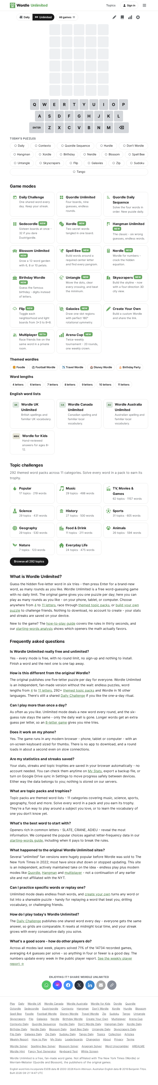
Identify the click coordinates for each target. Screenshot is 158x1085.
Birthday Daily (18, 1029)
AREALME (138, 1046)
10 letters (105, 384)
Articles (129, 1034)
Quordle (34, 873)
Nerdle (91, 155)
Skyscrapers (51, 164)
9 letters (87, 384)
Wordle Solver (19, 1046)
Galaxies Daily (33, 1034)
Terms (130, 1039)
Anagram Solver (92, 1046)
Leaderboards (74, 1039)
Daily (27, 17)
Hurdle (108, 146)
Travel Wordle (90, 1013)
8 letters (70, 384)
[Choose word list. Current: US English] (122, 17)
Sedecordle (31, 1008)
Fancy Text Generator (42, 1051)
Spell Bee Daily (79, 1029)
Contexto (45, 146)
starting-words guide (26, 840)
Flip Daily (15, 1034)
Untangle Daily (101, 1029)
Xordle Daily (134, 1024)
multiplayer (73, 873)
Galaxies (97, 164)
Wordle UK (34, 1003)
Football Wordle (47, 1013)
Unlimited (45, 17)
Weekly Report (19, 1039)
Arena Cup (136, 1019)
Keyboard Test (68, 1051)
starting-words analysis (34, 628)
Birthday (69, 155)
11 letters (123, 384)
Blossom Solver (68, 1046)
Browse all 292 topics (29, 561)
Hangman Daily (114, 1024)
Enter (37, 127)
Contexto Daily (19, 1024)
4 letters (18, 384)
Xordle (47, 155)
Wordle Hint (17, 1051)
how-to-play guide (60, 623)
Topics (111, 5)
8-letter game (56, 722)
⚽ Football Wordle (43, 367)
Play (12, 1003)
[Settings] (138, 17)
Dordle (118, 1003)
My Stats (95, 771)
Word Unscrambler (117, 1046)
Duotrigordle (50, 1008)
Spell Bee (138, 155)
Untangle (24, 164)
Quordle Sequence (77, 146)
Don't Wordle (135, 146)
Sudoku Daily (67, 1034)
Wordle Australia (77, 1003)
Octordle (15, 1008)
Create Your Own (97, 1019)
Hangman (23, 155)
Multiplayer (119, 1019)
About (107, 1039)
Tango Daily (86, 1034)
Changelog (93, 1039)
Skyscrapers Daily (125, 1029)
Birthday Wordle (73, 1019)
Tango (90, 172)
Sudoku (139, 164)
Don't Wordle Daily (89, 1024)
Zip (118, 164)
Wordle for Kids (100, 1003)
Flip (76, 164)
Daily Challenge (73, 695)
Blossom (114, 155)
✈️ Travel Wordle (72, 367)
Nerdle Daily (38, 1029)
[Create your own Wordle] (114, 17)
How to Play (39, 1039)
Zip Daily (50, 1034)
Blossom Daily (58, 1029)
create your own (97, 894)
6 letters (35, 384)
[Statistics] (130, 17)
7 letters (52, 384)
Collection (114, 1034)
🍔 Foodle (19, 367)
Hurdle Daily (67, 1024)
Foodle (29, 1013)
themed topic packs (93, 605)
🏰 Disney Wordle (101, 367)
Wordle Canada (53, 1003)
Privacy (118, 1039)
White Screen (89, 1051)
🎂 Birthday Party (130, 367)
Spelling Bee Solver (43, 1046)
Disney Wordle (69, 1013)
